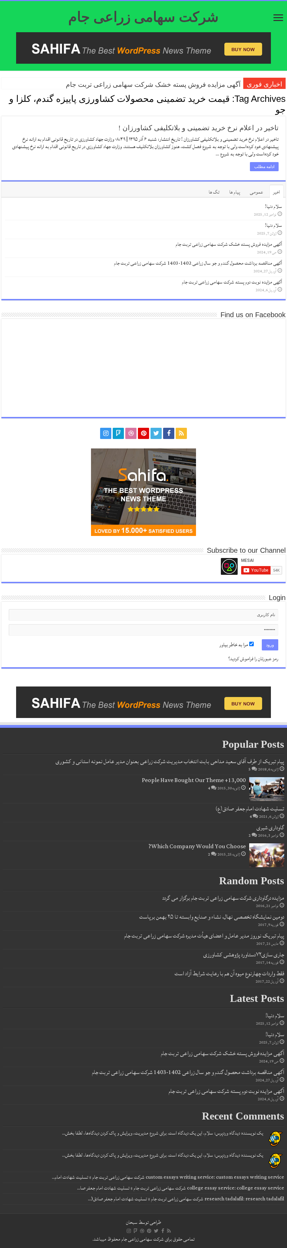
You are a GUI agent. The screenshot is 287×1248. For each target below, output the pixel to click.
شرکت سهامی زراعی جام (143, 17)
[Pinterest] (143, 433)
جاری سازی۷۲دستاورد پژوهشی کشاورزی (243, 954)
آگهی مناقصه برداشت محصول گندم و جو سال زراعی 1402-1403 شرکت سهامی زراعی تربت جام (198, 263)
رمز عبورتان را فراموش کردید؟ (253, 659)
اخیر (276, 192)
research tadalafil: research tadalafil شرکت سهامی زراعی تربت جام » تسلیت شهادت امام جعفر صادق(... (186, 1199)
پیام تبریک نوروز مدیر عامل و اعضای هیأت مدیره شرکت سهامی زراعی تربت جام (204, 935)
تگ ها (214, 192)
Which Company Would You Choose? (197, 846)
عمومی (256, 192)
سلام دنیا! (273, 206)
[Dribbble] (130, 433)
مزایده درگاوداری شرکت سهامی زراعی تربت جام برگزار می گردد (223, 898)
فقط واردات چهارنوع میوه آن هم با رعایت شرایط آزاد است (229, 973)
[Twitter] (156, 433)
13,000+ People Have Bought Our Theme (194, 780)
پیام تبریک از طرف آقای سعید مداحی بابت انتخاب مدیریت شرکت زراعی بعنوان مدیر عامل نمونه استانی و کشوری (170, 761)
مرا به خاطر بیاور (234, 645)
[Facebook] (168, 433)
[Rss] (181, 433)
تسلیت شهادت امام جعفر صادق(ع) (249, 808)
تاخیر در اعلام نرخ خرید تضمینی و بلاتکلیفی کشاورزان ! (198, 128)
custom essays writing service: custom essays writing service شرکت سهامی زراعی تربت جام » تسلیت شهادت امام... (168, 1177)
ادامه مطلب (264, 166)
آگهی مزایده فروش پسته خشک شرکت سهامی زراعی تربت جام (153, 84)
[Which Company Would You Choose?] (266, 855)
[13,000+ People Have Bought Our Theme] (266, 789)
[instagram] (105, 433)
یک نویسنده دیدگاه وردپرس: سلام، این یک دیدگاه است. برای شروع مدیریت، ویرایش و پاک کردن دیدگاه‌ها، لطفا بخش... (162, 1133)
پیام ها (234, 192)
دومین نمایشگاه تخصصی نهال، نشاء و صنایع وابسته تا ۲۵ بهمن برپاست (211, 916)
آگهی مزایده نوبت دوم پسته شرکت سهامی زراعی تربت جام (232, 282)
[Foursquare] (118, 433)
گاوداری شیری (270, 827)
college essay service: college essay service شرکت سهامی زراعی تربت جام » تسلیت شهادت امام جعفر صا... (180, 1188)
